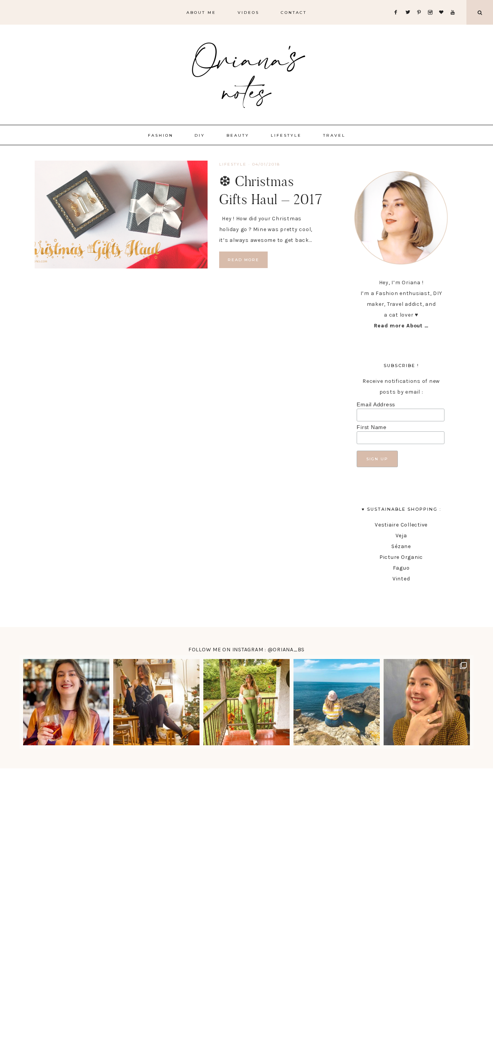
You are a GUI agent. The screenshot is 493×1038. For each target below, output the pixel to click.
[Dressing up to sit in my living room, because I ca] (156, 702)
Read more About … (401, 325)
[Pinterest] (421, 2)
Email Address (376, 404)
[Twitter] (409, 2)
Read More (243, 259)
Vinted (401, 578)
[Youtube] (454, 2)
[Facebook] (398, 2)
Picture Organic (401, 557)
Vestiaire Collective (401, 525)
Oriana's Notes (246, 73)
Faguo (401, 568)
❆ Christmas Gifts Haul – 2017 (271, 190)
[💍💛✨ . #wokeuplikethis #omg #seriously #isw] (427, 702)
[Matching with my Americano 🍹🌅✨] (66, 702)
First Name (372, 427)
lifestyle (232, 164)
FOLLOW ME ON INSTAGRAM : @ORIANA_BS (246, 649)
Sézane (401, 546)
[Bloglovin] (443, 2)
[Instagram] (432, 2)
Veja (401, 535)
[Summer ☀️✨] (336, 702)
